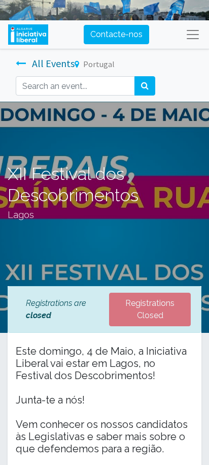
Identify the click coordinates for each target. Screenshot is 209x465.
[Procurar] (144, 86)
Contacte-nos (116, 34)
